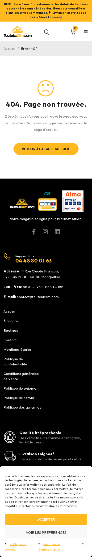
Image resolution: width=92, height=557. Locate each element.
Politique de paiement (22, 388)
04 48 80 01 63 (33, 260)
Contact (10, 340)
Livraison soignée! (36, 453)
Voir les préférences (46, 532)
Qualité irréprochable (40, 432)
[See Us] (45, 232)
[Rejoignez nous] (34, 232)
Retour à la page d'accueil (46, 149)
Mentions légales (18, 349)
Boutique (11, 330)
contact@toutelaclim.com (38, 297)
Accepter (46, 519)
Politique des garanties (22, 407)
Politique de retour (19, 398)
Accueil (10, 48)
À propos (11, 321)
